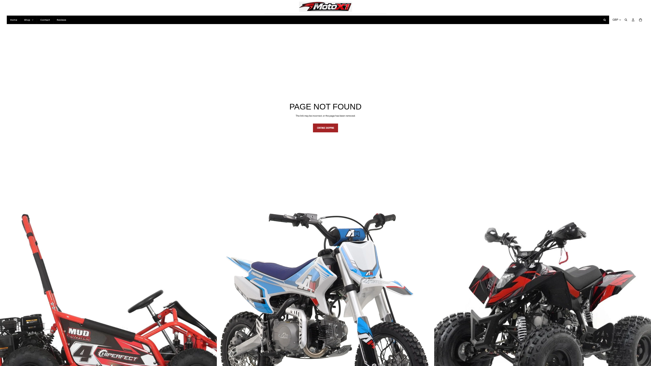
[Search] (626, 20)
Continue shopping (325, 127)
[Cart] (640, 20)
